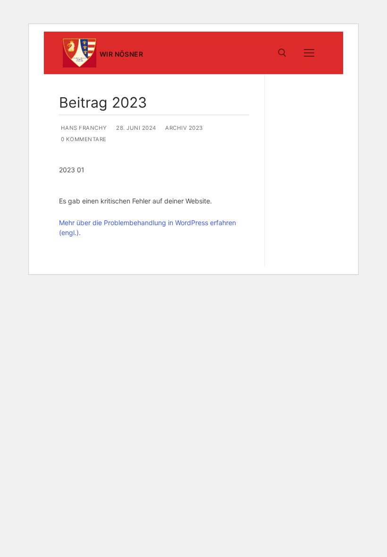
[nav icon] (309, 53)
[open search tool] (282, 53)
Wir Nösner (121, 54)
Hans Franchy (83, 128)
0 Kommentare (83, 139)
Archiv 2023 (183, 128)
